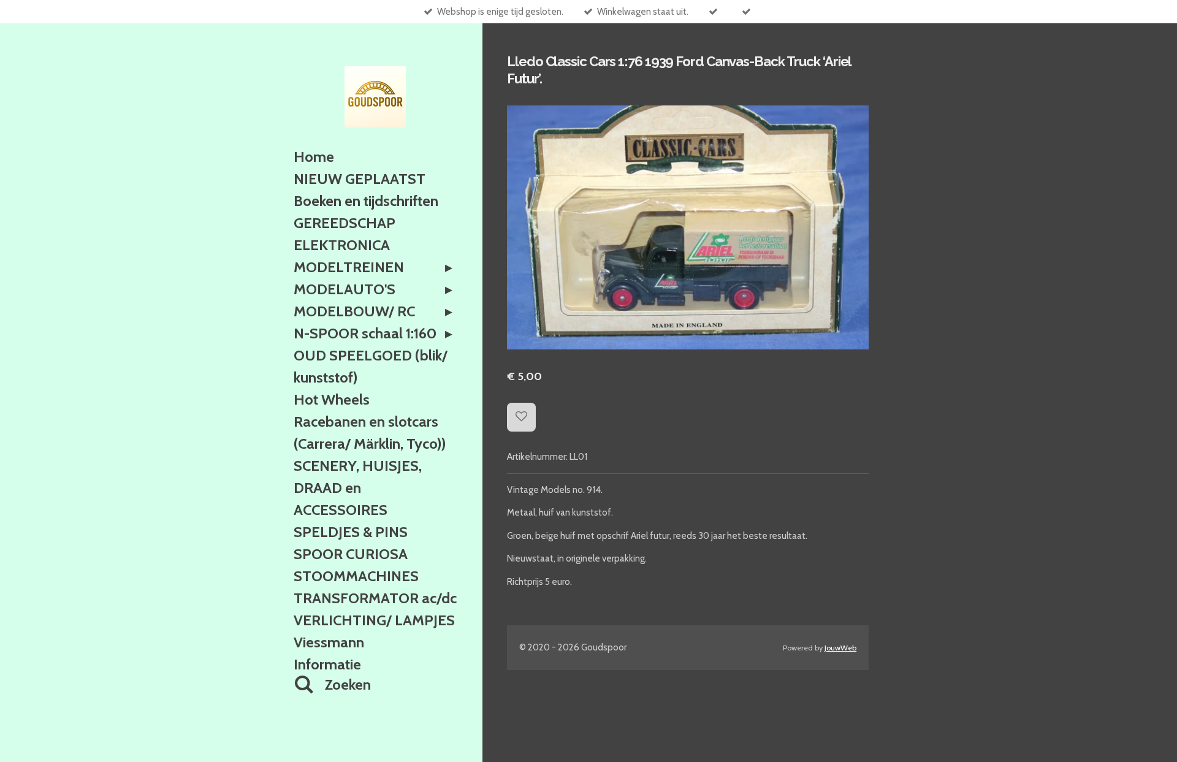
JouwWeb (840, 647)
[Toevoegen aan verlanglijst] (521, 417)
